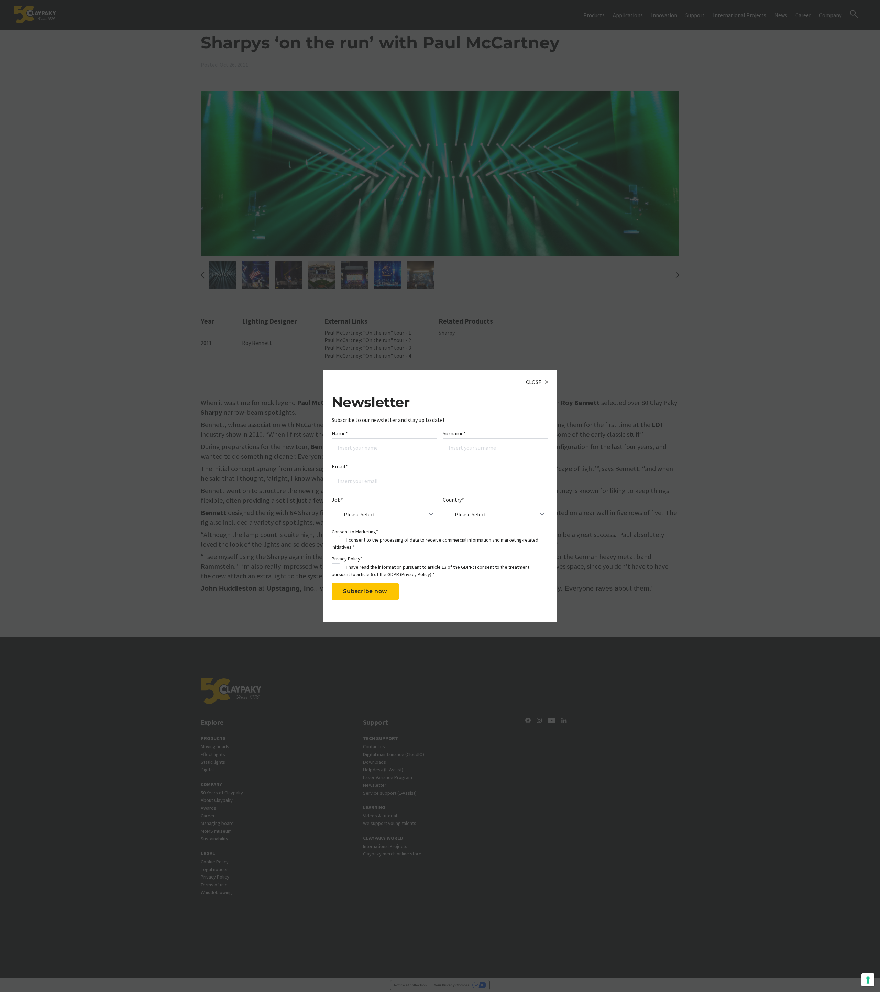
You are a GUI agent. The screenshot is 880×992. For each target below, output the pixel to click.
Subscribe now (365, 591)
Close (533, 382)
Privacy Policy (416, 574)
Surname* (454, 433)
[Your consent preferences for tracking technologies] (867, 979)
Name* (340, 433)
